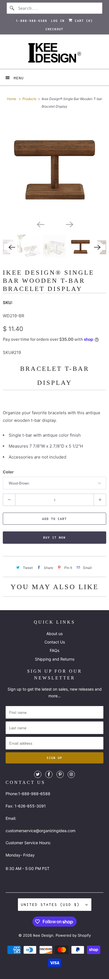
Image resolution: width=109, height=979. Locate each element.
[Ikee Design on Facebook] (49, 774)
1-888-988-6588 (31, 20)
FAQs (54, 650)
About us (54, 633)
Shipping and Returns (54, 659)
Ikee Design (43, 935)
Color (8, 471)
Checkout (54, 29)
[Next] (69, 224)
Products (29, 99)
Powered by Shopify (73, 935)
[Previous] (40, 224)
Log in (58, 20)
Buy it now (54, 537)
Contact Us (54, 642)
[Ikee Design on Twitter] (37, 774)
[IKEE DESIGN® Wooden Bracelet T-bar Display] (54, 167)
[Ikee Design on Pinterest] (60, 774)
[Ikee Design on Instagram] (71, 774)
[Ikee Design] (55, 53)
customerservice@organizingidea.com (40, 830)
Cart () (83, 20)
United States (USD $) (51, 904)
